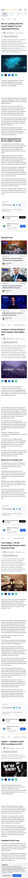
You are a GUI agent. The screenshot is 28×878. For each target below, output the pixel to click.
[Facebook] (19, 205)
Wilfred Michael (8, 205)
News (4, 14)
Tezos (9, 325)
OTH (9, 737)
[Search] (25, 9)
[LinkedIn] (14, 205)
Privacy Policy (9, 872)
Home (2, 19)
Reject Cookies (6, 875)
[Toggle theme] (16, 9)
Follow (22, 226)
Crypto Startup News (19, 538)
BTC (11, 14)
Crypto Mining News (19, 325)
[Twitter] (17, 205)
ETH (18, 14)
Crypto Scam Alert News (20, 737)
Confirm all (17, 875)
